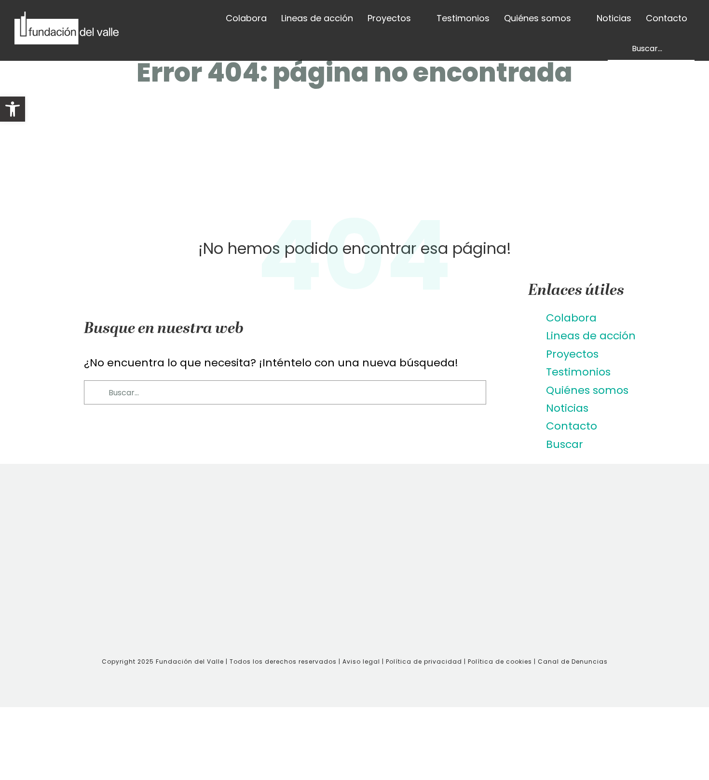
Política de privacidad (425, 661)
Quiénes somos (587, 390)
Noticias (567, 408)
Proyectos (572, 354)
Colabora (571, 317)
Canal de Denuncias (573, 661)
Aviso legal (361, 661)
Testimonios (578, 371)
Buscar (564, 444)
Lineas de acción (591, 335)
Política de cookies (500, 661)
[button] (12, 109)
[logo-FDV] (66, 16)
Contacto (571, 425)
